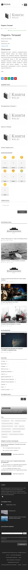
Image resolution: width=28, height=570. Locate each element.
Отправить (22, 212)
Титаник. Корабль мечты (7, 147)
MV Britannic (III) (12, 510)
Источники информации (15, 555)
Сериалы (3, 384)
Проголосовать (6, 454)
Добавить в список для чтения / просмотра (17, 30)
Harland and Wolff (16, 431)
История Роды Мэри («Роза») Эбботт (10, 302)
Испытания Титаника (6, 431)
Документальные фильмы (7, 381)
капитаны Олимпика (6, 428)
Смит (12, 420)
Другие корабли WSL (6, 376)
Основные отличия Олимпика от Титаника (11, 324)
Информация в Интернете (13, 562)
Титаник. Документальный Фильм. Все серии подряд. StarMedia (13, 279)
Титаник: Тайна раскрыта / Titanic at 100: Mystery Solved (14, 238)
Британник (3, 363)
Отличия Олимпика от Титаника (16, 434)
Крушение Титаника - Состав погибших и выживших (13, 260)
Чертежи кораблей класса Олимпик (9, 564)
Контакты (24, 564)
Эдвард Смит (4, 434)
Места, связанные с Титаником (13, 559)
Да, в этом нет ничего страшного (10, 450)
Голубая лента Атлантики (7, 426)
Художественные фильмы (7, 379)
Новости (3, 374)
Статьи (7, 555)
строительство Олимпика (7, 423)
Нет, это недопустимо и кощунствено (11, 448)
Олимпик (3, 366)
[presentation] (22, 399)
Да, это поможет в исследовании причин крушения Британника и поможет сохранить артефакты (14, 465)
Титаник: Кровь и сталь (11, 504)
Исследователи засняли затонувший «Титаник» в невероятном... (12, 349)
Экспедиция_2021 (5, 420)
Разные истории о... (6, 389)
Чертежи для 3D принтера (11, 557)
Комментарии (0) (5, 200)
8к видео (17, 423)
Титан (16, 426)
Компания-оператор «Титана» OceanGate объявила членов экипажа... (17, 517)
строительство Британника (19, 428)
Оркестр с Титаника (6, 126)
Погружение (4, 437)
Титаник (3, 334)
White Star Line (4, 369)
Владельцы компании (6, 371)
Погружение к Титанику (20, 420)
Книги (3, 28)
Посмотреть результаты (18, 454)
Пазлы (19, 557)
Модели (19, 564)
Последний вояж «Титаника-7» (8, 106)
